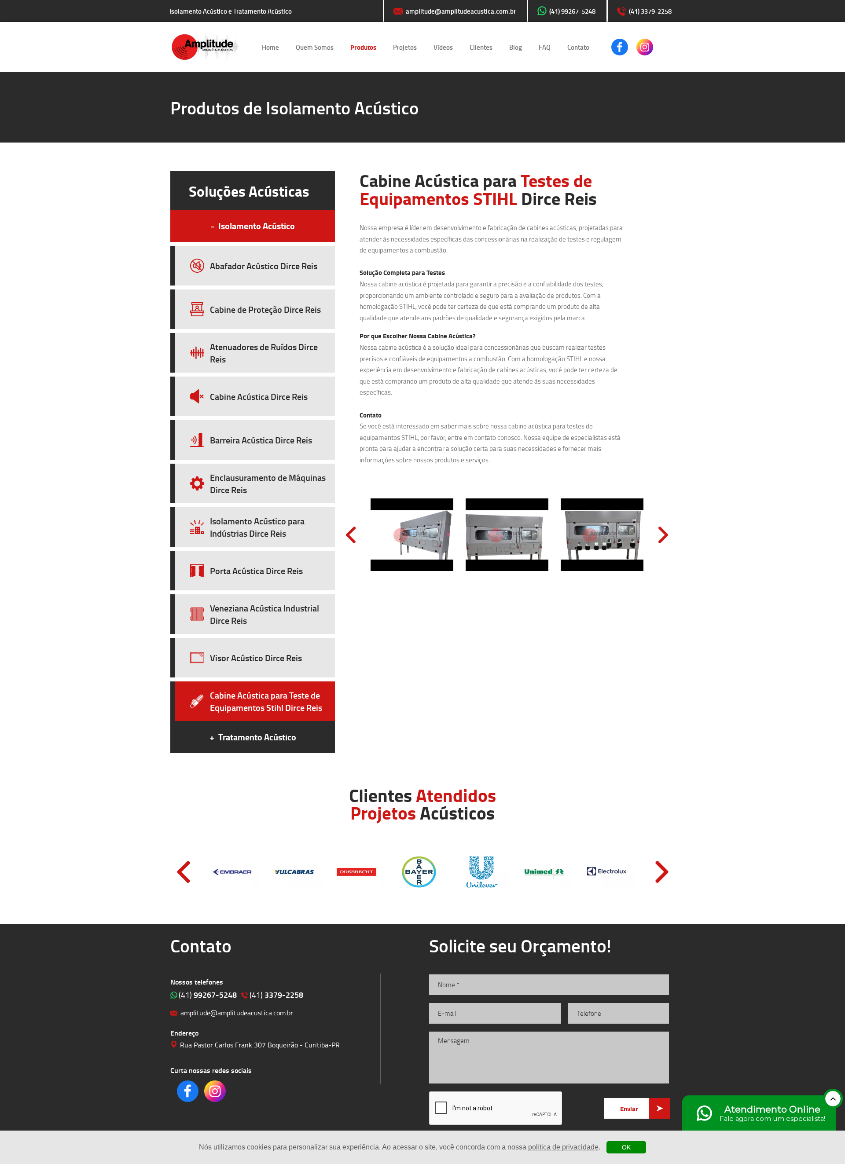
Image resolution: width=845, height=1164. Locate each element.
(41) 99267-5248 (572, 11)
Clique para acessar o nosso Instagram (644, 47)
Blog (515, 47)
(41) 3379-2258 (650, 11)
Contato (578, 47)
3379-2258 (276, 994)
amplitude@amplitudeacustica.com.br (461, 11)
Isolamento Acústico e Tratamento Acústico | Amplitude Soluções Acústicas (204, 47)
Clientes (481, 47)
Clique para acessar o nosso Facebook (619, 47)
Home (270, 47)
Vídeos (443, 47)
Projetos (405, 47)
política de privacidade (563, 1147)
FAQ (545, 47)
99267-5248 (208, 994)
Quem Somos (315, 47)
